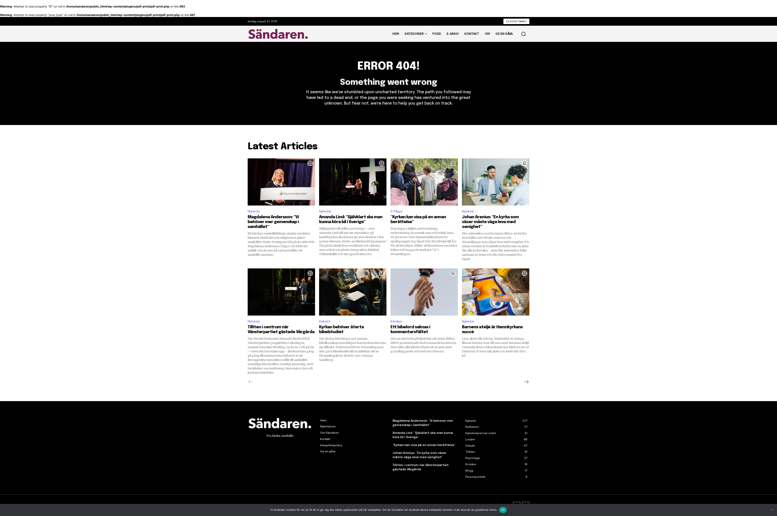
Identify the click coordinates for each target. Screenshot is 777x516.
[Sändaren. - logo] (279, 33)
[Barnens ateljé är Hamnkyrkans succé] (495, 292)
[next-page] (526, 382)
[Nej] (772, 510)
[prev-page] (251, 382)
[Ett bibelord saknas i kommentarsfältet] (424, 292)
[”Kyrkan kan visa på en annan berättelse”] (424, 182)
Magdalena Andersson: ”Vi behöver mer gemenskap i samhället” (273, 222)
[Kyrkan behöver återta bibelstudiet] (352, 292)
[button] (523, 34)
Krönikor (396, 321)
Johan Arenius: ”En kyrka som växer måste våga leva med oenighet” (490, 222)
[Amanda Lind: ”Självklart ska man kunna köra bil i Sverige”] (352, 182)
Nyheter (254, 211)
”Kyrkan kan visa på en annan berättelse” (424, 445)
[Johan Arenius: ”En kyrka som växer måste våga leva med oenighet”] (495, 182)
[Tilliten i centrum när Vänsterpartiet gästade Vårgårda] (281, 292)
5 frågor (397, 211)
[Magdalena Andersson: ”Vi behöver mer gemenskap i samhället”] (281, 182)
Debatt (324, 321)
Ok (503, 509)
